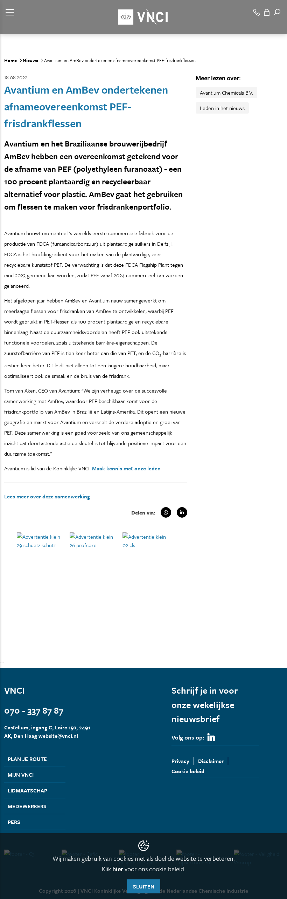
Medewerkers (27, 806)
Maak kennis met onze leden (126, 468)
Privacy (180, 761)
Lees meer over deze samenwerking (47, 496)
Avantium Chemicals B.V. (226, 92)
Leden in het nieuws (222, 108)
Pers (14, 822)
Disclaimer (211, 761)
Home (10, 60)
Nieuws (30, 60)
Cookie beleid (188, 771)
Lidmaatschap (27, 790)
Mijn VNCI (21, 774)
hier (117, 868)
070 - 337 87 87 (33, 710)
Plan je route (27, 759)
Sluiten (143, 886)
